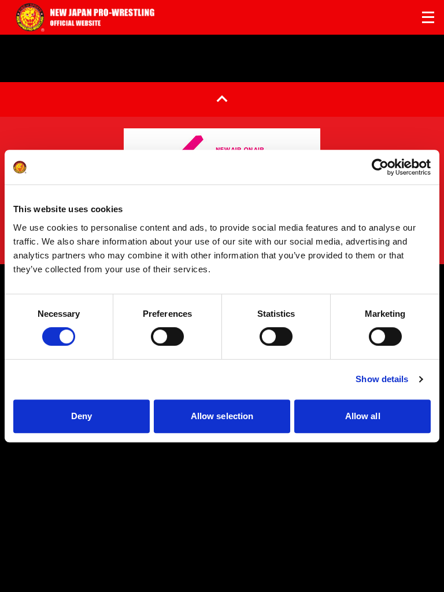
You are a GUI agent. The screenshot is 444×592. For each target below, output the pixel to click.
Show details (382, 379)
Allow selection (222, 416)
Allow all (362, 416)
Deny (81, 416)
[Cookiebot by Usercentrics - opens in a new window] (380, 167)
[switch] (167, 336)
